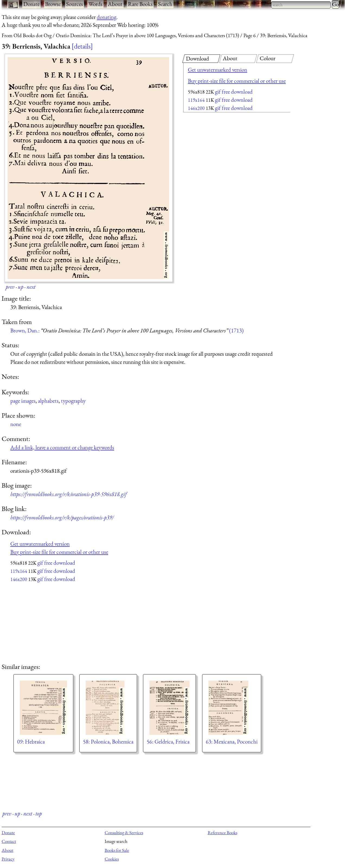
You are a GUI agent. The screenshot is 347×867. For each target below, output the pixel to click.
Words (95, 4)
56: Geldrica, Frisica (168, 741)
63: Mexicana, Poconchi (232, 741)
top (39, 813)
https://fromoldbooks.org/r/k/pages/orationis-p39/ (62, 517)
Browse (53, 4)
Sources (74, 4)
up (20, 286)
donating (106, 17)
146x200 (196, 108)
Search (165, 4)
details (82, 46)
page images (23, 400)
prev (10, 286)
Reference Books (222, 833)
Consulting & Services (124, 833)
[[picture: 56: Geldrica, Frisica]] (169, 708)
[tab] (201, 58)
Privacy (8, 859)
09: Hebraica (31, 741)
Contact (9, 841)
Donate (31, 4)
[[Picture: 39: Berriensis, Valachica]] (88, 168)
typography (73, 400)
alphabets (48, 400)
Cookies (112, 859)
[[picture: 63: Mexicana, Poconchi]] (232, 708)
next (31, 286)
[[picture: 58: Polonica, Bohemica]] (108, 708)
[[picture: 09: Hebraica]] (43, 708)
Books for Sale (117, 850)
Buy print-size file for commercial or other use (237, 80)
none (15, 424)
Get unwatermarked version (217, 69)
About (115, 4)
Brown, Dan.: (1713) (127, 330)
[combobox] (301, 4)
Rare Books (140, 4)
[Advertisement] (227, 157)
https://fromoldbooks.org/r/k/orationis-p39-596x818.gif (68, 494)
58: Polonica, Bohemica (108, 741)
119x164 (196, 100)
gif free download (234, 91)
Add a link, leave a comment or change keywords (62, 447)
